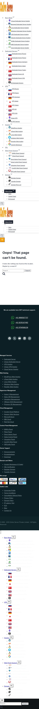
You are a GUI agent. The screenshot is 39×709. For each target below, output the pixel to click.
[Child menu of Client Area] (5, 224)
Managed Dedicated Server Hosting (21, 24)
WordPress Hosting (16, 128)
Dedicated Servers (10, 570)
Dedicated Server (10, 359)
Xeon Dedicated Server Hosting (20, 48)
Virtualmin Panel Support (18, 165)
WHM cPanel (8, 429)
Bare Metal (7, 537)
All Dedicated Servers (17, 83)
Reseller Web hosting (17, 141)
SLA (5, 505)
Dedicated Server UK (18, 74)
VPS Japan (15, 101)
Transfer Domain (16, 181)
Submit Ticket (12, 196)
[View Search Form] (2, 203)
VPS (5, 602)
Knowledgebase (9, 454)
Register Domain (16, 178)
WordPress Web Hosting (12, 377)
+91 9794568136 (21, 327)
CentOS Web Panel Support (20, 168)
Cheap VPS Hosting (10, 367)
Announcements (9, 452)
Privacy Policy (8, 498)
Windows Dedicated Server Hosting (21, 31)
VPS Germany (16, 97)
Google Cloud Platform (11, 412)
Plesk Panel (8, 432)
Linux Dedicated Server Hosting (20, 28)
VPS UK (14, 109)
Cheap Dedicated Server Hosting (20, 21)
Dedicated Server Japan (19, 66)
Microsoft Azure (9, 417)
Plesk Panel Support (18, 156)
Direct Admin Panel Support (18, 159)
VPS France (15, 93)
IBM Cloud (7, 419)
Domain (6, 686)
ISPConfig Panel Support (18, 171)
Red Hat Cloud (9, 422)
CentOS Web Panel (10, 442)
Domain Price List (16, 185)
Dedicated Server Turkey (19, 70)
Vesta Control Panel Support (19, 162)
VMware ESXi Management (13, 402)
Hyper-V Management (11, 394)
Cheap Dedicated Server (12, 362)
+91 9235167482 (21, 322)
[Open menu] (2, 239)
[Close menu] (0, 532)
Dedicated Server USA (18, 78)
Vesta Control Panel (10, 437)
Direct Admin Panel (10, 434)
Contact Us (7, 510)
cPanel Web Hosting (17, 131)
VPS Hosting (8, 364)
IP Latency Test (9, 503)
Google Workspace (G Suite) (13, 464)
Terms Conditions (10, 493)
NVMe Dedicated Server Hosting (20, 41)
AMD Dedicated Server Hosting (20, 44)
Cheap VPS (14, 118)
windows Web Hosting (17, 138)
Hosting (6, 638)
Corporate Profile (9, 490)
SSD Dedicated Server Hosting (20, 34)
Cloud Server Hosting (11, 369)
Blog (5, 508)
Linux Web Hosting (16, 135)
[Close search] (2, 700)
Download (7, 457)
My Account (11, 199)
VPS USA (14, 113)
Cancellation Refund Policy (13, 495)
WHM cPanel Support (18, 153)
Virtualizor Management (12, 399)
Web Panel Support (10, 663)
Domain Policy (9, 500)
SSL (6, 147)
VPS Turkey (15, 105)
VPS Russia (15, 89)
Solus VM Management (12, 397)
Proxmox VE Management (12, 404)
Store (9, 194)
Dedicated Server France (19, 58)
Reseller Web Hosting (11, 387)
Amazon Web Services (11, 414)
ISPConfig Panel (9, 444)
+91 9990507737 (21, 318)
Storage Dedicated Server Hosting (20, 38)
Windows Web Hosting (11, 384)
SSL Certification (9, 467)
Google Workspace (16, 145)
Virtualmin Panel (9, 439)
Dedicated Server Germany (19, 62)
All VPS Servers (15, 121)
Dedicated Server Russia (19, 54)
